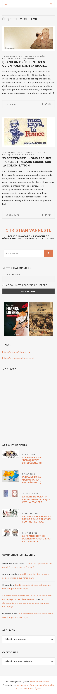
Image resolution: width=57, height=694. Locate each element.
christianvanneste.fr (39, 682)
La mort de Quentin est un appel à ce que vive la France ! (36, 499)
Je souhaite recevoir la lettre (26, 285)
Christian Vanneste (29, 230)
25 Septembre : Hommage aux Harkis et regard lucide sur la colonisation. (26, 161)
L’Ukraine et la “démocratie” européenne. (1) (31, 480)
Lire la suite (12, 104)
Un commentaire (25, 58)
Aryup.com (22, 685)
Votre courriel (12, 274)
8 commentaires (25, 155)
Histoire (29, 56)
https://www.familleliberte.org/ (18, 358)
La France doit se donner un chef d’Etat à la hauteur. (36, 539)
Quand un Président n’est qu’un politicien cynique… (24, 63)
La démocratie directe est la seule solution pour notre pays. (36, 519)
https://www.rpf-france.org (16, 352)
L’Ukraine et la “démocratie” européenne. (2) (32, 460)
